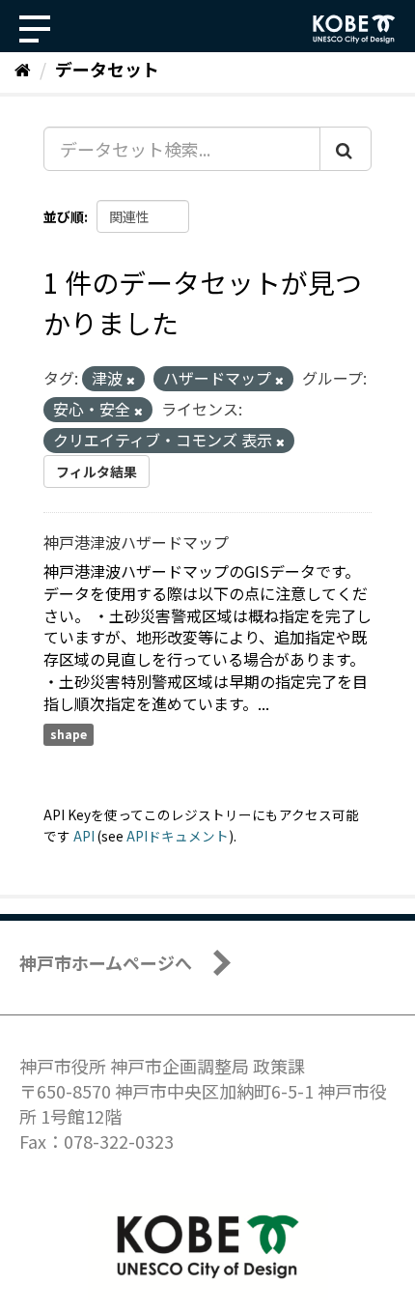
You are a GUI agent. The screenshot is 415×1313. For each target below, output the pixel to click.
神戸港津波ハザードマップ (136, 542)
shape (68, 735)
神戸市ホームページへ (105, 962)
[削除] (130, 379)
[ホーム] (22, 68)
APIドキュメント (177, 835)
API (84, 835)
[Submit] (345, 149)
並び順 (63, 216)
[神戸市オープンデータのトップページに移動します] (354, 28)
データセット (107, 68)
